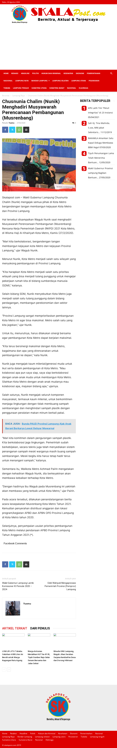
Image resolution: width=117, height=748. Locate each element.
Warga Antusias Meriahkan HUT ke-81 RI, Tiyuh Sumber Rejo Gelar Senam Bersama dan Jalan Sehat (39, 657)
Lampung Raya (22, 80)
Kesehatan (68, 73)
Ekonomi (80, 73)
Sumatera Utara (39, 88)
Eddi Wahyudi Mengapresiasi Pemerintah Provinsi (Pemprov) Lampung (60, 586)
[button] (111, 73)
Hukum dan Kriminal (51, 73)
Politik (35, 73)
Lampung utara (78, 80)
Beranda (5, 95)
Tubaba (7, 88)
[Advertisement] (58, 47)
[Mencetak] (26, 130)
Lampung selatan (60, 80)
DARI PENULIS (40, 628)
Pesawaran (94, 80)
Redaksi (14, 73)
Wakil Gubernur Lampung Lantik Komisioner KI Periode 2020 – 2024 (18, 586)
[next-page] (9, 669)
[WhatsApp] (19, 130)
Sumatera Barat (56, 88)
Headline (25, 73)
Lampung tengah (21, 88)
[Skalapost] (58, 14)
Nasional (8, 80)
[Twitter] (12, 130)
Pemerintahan (93, 73)
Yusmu (11, 123)
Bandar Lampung (39, 80)
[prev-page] (4, 669)
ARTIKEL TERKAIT (14, 628)
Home (6, 73)
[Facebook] (5, 130)
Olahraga (83, 88)
